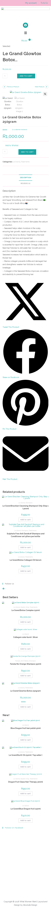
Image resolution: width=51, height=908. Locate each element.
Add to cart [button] (25, 520)
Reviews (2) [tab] (25, 183)
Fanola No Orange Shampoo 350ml (25, 664)
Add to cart (26, 76)
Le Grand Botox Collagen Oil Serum (25, 560)
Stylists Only (25, 607)
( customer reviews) (19, 129)
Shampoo (29, 503)
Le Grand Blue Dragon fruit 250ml (26, 809)
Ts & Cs (44, 3)
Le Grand (16, 162)
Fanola (17, 661)
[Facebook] (25, 25)
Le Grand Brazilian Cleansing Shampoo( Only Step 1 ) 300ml (25, 507)
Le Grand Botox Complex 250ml (26, 610)
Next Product (39, 87)
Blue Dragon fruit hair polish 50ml (26, 728)
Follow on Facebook (14, 828)
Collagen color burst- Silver (25, 637)
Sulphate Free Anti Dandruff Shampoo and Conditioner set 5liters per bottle (25, 535)
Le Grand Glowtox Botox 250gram (25, 691)
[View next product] (47, 87)
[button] (25, 32)
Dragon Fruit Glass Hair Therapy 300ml (25, 782)
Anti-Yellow (24, 661)
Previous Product (13, 87)
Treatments (25, 162)
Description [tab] (25, 177)
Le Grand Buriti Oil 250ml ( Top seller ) (25, 755)
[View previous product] (4, 87)
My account (31, 3)
